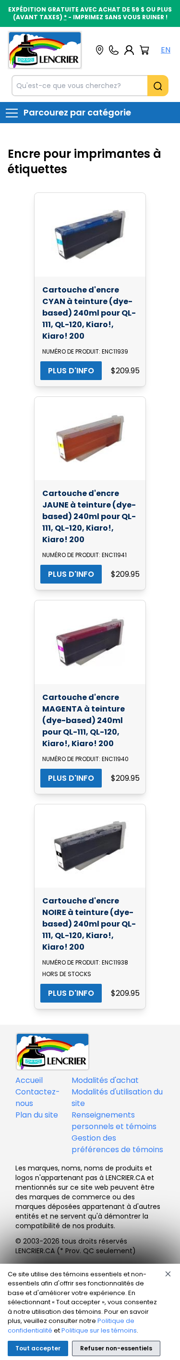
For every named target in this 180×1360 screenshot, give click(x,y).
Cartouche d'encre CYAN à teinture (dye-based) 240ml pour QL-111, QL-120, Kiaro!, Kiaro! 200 (89, 313)
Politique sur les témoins (99, 1330)
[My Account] (129, 50)
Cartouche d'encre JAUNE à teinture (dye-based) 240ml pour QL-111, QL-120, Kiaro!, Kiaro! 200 (89, 516)
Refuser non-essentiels (116, 1348)
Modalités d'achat (105, 1080)
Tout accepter (37, 1348)
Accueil (29, 1080)
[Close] (168, 1274)
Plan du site (36, 1114)
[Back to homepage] (45, 50)
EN (165, 49)
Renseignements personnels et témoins (114, 1120)
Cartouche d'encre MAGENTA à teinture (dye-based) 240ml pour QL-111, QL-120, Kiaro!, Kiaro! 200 (83, 720)
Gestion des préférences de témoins (117, 1143)
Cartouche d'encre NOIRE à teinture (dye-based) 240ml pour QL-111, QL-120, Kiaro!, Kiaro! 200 (89, 924)
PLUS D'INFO (71, 370)
